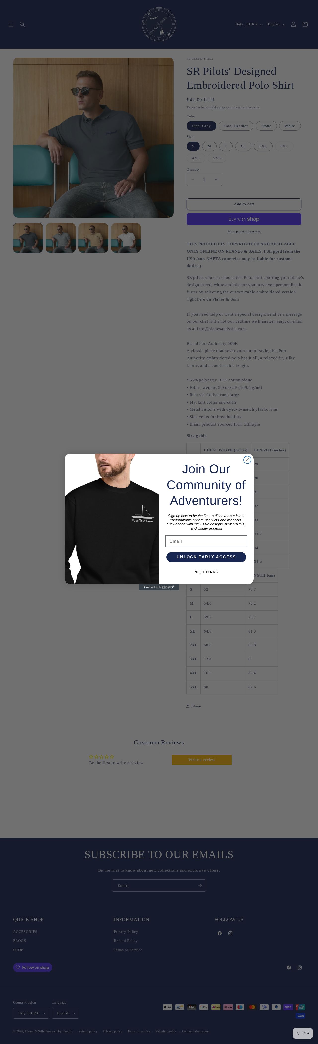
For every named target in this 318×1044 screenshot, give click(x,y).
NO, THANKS (206, 572)
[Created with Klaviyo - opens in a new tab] (159, 587)
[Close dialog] (247, 460)
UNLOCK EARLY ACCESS (206, 557)
